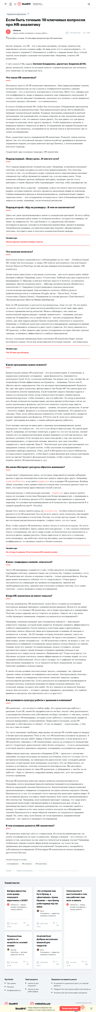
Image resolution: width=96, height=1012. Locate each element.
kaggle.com (43, 481)
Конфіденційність (14, 990)
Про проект (11, 983)
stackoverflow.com (15, 481)
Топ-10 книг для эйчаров (17, 353)
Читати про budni (70, 1008)
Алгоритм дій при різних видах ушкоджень (70, 992)
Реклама (10, 986)
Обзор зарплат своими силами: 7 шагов (24, 242)
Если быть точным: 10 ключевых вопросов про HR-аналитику (58, 870)
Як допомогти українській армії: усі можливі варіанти (71, 984)
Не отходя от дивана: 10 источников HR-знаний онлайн (31, 552)
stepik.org (57, 492)
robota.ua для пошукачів (33, 984)
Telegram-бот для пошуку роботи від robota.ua (72, 989)
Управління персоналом (24, 870)
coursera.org (50, 510)
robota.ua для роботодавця (33, 990)
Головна (8, 870)
